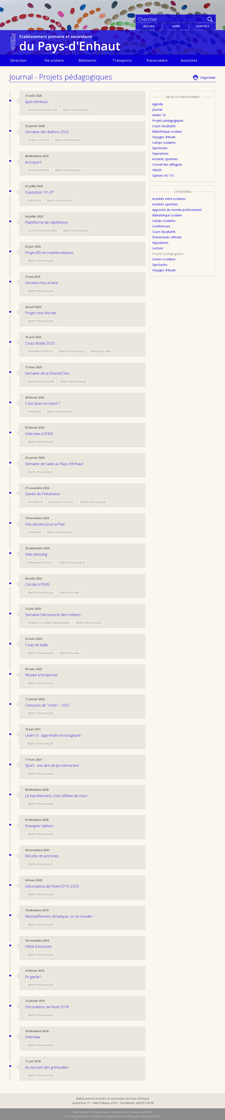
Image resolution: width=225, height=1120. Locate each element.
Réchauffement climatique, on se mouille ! (59, 916)
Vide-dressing (36, 554)
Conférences (35, 502)
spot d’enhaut (36, 101)
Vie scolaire (54, 60)
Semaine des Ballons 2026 (47, 131)
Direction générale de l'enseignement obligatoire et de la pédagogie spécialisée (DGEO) (112, 1116)
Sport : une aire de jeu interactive (52, 765)
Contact (202, 26)
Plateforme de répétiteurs (46, 222)
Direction (18, 60)
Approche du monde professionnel (48, 622)
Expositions (34, 200)
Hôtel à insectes (38, 946)
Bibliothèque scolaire (40, 381)
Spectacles (159, 148)
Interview (32, 1036)
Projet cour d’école (40, 312)
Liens (176, 26)
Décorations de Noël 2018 (47, 1006)
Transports (122, 60)
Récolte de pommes (42, 855)
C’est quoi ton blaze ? (42, 403)
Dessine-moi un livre (41, 282)
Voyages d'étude (164, 270)
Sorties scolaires (101, 351)
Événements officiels (40, 351)
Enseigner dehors (39, 825)
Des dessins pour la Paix (45, 524)
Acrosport (33, 162)
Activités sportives (38, 170)
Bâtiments (87, 60)
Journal (157, 109)
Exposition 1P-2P (39, 192)
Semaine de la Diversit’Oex (47, 373)
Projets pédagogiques (75, 110)
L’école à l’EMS (37, 584)
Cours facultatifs (38, 140)
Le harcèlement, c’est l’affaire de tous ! (56, 795)
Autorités (189, 60)
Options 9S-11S (163, 175)
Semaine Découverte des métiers (53, 614)
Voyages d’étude (164, 137)
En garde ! (33, 976)
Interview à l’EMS (39, 433)
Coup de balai (36, 644)
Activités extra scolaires (42, 110)
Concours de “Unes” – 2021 (47, 705)
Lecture (157, 248)
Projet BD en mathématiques (49, 252)
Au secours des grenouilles (46, 1067)
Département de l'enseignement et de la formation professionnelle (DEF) (112, 1112)
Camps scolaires (164, 142)
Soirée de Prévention (42, 493)
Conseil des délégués (167, 164)
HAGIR (156, 170)
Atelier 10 (159, 115)
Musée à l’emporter (41, 674)
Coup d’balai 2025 (40, 343)
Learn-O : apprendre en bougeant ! (53, 735)
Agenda (157, 104)
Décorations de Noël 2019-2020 (52, 886)
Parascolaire (157, 60)
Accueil (149, 26)
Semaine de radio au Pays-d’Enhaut (54, 463)
